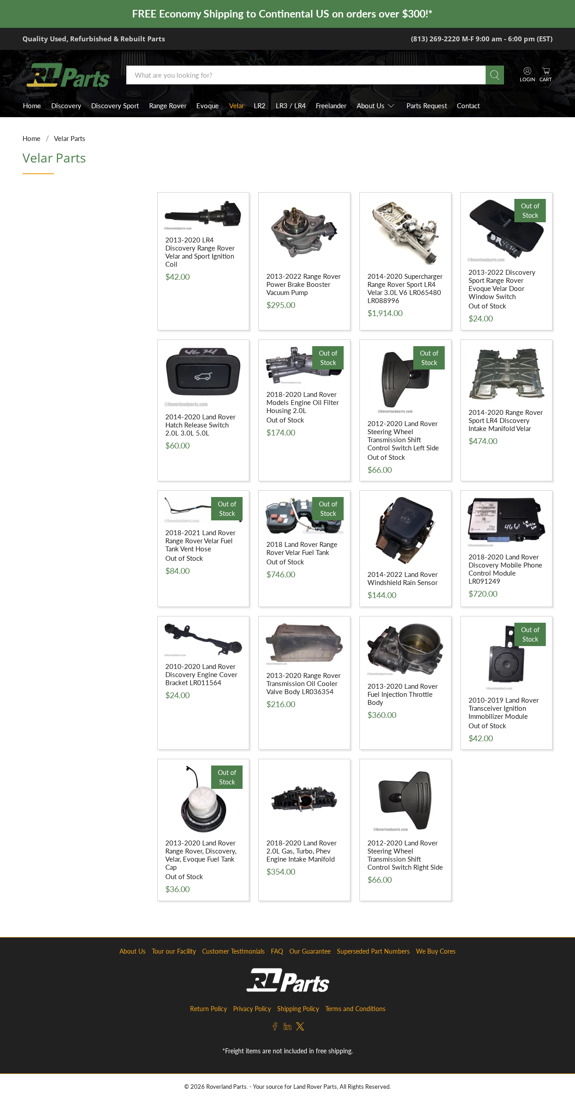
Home (32, 105)
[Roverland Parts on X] (300, 1028)
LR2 (259, 105)
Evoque (207, 105)
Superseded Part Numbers (373, 951)
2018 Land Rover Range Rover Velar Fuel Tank (301, 548)
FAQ (277, 951)
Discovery (66, 105)
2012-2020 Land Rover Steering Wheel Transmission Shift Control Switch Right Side (405, 855)
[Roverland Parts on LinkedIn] (287, 1028)
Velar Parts (69, 138)
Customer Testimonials (233, 951)
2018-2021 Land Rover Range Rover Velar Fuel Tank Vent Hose (200, 540)
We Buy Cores (436, 951)
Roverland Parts (226, 1086)
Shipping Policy (298, 1008)
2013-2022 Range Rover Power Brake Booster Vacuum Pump (303, 284)
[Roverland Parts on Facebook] (275, 1028)
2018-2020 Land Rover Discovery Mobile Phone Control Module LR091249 (505, 569)
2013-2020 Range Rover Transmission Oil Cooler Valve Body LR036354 (303, 683)
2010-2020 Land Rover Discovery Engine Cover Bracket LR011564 (201, 674)
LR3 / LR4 (291, 105)
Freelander (331, 105)
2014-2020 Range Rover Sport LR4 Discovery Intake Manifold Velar (506, 420)
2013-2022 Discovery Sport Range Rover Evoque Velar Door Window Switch (502, 284)
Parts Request (427, 105)
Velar (236, 105)
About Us (371, 105)
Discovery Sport (115, 105)
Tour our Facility (174, 951)
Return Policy (208, 1008)
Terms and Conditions (355, 1008)
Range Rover (167, 105)
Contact (468, 105)
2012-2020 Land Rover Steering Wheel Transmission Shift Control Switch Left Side (403, 435)
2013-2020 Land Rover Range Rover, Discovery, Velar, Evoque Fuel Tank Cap (200, 855)
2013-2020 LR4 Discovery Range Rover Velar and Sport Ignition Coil (199, 252)
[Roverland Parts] (68, 75)
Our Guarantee (310, 951)
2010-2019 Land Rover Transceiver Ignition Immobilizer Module (504, 708)
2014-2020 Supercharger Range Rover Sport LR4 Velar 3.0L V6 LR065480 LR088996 (404, 288)
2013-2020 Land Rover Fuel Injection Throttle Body (402, 694)
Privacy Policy (252, 1008)
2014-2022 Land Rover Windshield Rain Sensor (402, 578)
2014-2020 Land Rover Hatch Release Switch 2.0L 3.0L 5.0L (200, 425)
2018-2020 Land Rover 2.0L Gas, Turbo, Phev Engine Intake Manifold (301, 851)
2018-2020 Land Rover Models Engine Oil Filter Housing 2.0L (302, 402)
